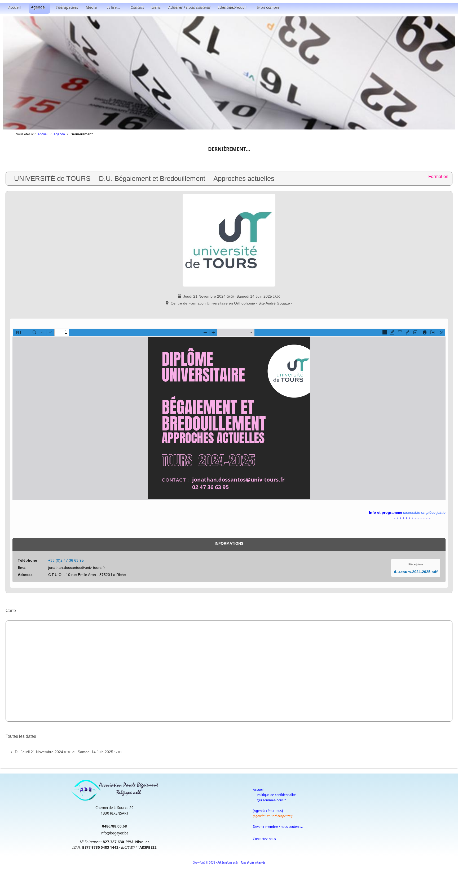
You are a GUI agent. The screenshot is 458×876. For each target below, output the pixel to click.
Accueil (258, 789)
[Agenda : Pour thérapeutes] (272, 816)
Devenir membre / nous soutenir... (278, 826)
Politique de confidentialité (276, 795)
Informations (229, 543)
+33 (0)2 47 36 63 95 (66, 560)
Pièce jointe (415, 564)
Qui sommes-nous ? (271, 800)
